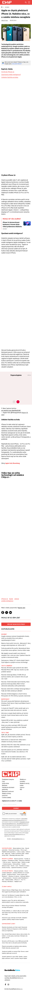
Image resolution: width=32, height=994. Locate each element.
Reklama (4, 785)
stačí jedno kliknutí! (17, 63)
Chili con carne (7, 862)
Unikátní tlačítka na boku (9, 77)
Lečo (17, 865)
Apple (11, 599)
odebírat (16, 808)
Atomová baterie (7, 878)
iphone (16, 599)
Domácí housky (6, 867)
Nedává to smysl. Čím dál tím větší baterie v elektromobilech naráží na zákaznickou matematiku (15, 901)
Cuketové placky (7, 864)
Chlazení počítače (18, 871)
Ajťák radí (7, 853)
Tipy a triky (5, 732)
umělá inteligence (7, 601)
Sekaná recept (6, 865)
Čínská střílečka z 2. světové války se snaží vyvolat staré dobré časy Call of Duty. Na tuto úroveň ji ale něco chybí (15, 912)
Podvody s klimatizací (7, 881)
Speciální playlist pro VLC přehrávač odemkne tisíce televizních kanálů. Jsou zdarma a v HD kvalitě (14, 751)
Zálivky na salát (25, 862)
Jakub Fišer (4, 20)
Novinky (7, 7)
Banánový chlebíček (24, 860)
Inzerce (22, 787)
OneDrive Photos (11, 874)
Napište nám (21, 607)
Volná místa (5, 783)
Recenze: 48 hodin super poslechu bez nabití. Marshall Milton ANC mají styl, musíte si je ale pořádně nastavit (15, 669)
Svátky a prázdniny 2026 (17, 853)
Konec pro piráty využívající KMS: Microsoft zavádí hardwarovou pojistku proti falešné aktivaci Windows (14, 727)
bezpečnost (5, 699)
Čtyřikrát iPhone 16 (7, 72)
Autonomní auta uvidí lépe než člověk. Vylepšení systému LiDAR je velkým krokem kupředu (14, 918)
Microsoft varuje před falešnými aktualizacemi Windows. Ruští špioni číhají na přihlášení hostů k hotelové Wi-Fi (16, 703)
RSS (21, 789)
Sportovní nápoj (16, 862)
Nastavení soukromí (8, 791)
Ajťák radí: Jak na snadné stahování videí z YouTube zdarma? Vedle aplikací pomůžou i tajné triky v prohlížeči (15, 758)
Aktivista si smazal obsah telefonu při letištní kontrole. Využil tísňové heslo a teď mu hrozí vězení (14, 715)
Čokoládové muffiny (13, 860)
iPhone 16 (4, 599)
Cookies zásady (6, 797)
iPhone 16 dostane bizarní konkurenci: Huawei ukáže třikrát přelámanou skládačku (12, 224)
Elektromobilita (9, 879)
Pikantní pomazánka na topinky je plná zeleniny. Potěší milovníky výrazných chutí (14, 947)
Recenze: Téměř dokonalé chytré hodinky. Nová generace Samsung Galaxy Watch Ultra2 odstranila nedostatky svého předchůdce (15, 684)
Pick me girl (24, 850)
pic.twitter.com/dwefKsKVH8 (10, 410)
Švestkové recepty (24, 865)
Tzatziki (23, 864)
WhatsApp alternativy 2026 (16, 855)
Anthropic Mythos (24, 876)
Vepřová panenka (18, 858)
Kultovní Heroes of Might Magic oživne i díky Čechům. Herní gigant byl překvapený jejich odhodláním (16, 890)
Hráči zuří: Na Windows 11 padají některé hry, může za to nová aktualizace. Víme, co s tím (15, 896)
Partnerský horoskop (14, 850)
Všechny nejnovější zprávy (16, 624)
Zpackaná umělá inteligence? (11, 74)
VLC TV (23, 879)
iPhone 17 (17, 879)
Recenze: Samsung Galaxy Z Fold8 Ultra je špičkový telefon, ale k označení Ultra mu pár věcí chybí (14, 676)
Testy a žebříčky (6, 665)
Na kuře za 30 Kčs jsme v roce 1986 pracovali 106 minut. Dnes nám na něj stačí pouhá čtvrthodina (15, 941)
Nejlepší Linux (18, 881)
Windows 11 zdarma (14, 876)
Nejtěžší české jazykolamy (9, 851)
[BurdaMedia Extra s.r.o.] (11, 774)
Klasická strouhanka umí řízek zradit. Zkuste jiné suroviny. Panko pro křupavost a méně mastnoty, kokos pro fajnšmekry (14, 928)
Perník (12, 865)
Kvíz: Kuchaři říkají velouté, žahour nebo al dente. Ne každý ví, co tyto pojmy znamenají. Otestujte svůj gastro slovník (16, 935)
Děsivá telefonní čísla (18, 848)
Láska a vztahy (21, 851)
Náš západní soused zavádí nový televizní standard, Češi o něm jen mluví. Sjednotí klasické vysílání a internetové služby (15, 655)
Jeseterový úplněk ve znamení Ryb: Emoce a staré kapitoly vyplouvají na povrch (15, 952)
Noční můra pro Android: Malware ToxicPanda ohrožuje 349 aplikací (14, 906)
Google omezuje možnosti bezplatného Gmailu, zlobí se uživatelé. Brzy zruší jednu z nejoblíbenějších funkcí (15, 638)
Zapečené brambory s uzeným (19, 867)
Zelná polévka (16, 864)
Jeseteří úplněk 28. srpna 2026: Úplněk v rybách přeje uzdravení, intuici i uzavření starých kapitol (14, 957)
